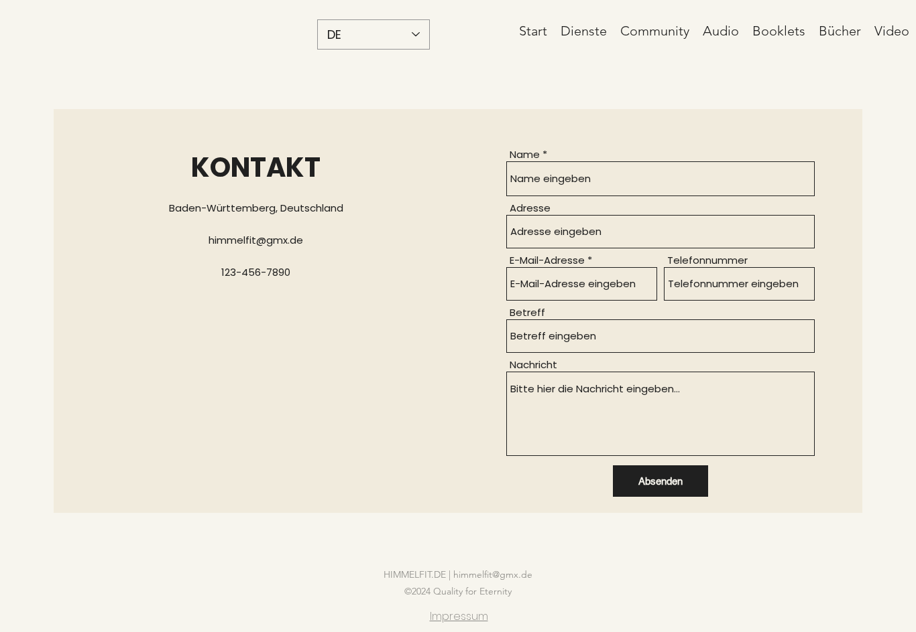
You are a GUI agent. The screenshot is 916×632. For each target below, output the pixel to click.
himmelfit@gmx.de (256, 240)
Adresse (530, 208)
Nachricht (533, 365)
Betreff (527, 312)
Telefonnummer (707, 260)
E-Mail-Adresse (547, 260)
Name (525, 154)
